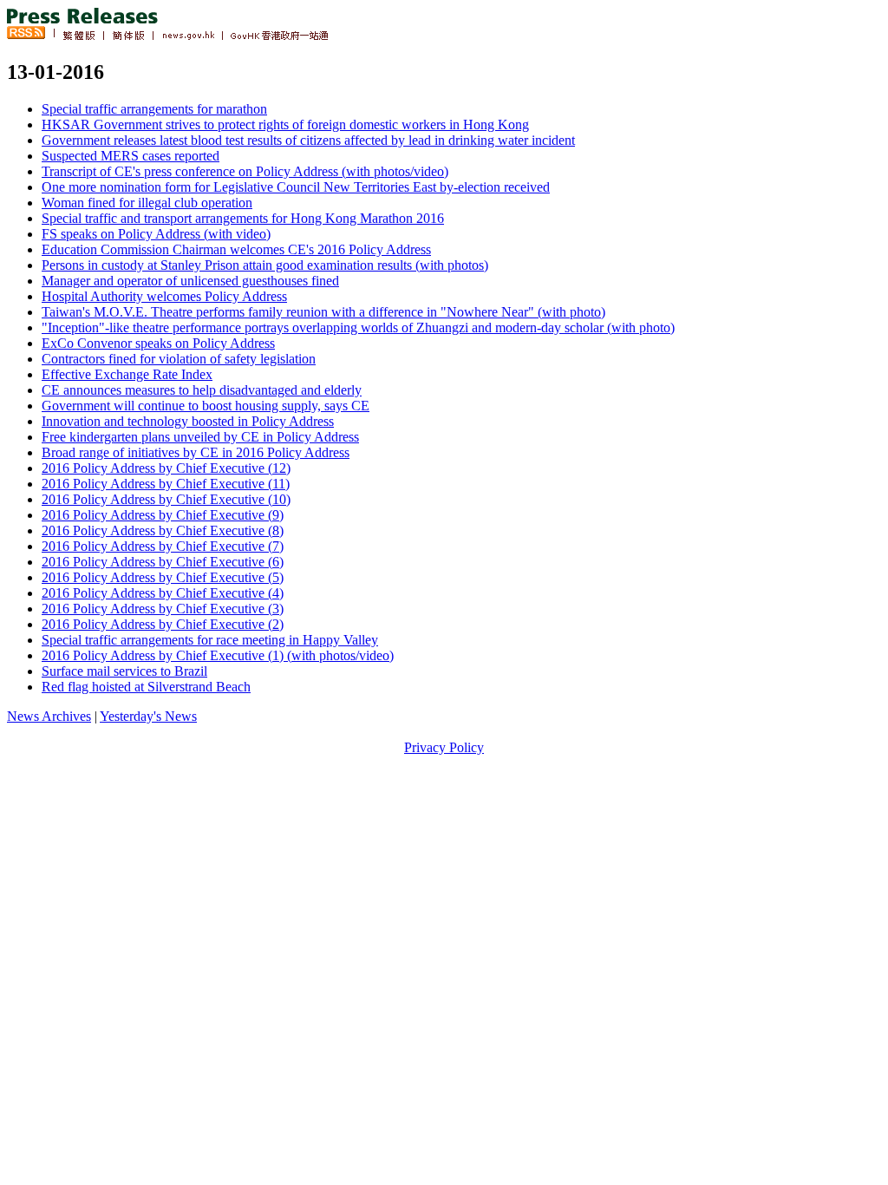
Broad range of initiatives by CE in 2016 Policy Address (195, 452)
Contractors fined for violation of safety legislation (179, 358)
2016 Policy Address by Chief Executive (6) (163, 561)
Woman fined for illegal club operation (147, 202)
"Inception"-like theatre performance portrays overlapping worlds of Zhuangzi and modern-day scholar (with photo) (358, 327)
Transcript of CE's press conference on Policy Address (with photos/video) (245, 171)
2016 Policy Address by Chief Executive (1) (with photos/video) (218, 655)
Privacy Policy (444, 747)
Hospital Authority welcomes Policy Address (164, 296)
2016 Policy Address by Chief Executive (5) (163, 577)
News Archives (49, 716)
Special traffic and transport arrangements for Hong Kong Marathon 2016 (243, 218)
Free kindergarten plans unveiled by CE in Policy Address (200, 436)
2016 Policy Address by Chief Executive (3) (163, 608)
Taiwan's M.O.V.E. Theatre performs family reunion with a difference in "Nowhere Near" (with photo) (323, 311)
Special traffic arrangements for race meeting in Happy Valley (210, 639)
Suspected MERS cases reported (130, 155)
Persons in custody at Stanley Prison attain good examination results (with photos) (265, 265)
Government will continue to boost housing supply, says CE (205, 405)
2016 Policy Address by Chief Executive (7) (163, 546)
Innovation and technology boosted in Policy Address (188, 421)
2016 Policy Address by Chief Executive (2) (163, 624)
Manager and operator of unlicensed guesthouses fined (190, 280)
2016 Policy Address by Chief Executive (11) (166, 483)
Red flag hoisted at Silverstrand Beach (146, 686)
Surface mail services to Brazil (124, 671)
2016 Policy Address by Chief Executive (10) (166, 499)
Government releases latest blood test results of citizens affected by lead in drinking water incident (308, 140)
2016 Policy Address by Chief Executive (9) (163, 514)
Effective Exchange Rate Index (127, 374)
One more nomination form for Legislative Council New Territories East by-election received (296, 187)
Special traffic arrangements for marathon (154, 108)
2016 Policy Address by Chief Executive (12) (166, 468)
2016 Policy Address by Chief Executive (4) (163, 593)
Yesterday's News (148, 716)
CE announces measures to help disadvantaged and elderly (202, 390)
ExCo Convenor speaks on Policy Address (158, 343)
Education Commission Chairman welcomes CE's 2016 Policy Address (236, 249)
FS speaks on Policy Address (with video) (156, 233)
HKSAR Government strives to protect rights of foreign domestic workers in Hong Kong (285, 124)
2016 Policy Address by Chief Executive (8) (163, 530)
